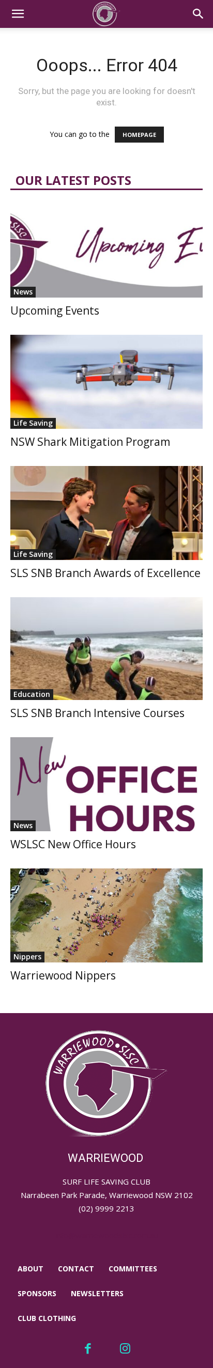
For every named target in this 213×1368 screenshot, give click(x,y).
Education (31, 694)
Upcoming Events (54, 310)
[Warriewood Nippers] (106, 915)
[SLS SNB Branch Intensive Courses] (106, 648)
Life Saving (33, 423)
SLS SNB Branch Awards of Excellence (105, 573)
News (23, 292)
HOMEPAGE (139, 134)
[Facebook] (88, 1349)
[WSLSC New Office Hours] (106, 784)
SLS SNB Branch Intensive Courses (97, 713)
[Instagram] (126, 1349)
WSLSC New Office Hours (73, 844)
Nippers (27, 956)
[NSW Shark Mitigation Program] (106, 382)
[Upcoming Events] (106, 251)
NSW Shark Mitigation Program (90, 441)
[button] (17, 14)
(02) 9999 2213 (106, 1208)
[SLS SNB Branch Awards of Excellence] (106, 513)
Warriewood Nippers (63, 975)
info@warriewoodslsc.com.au (106, 1235)
